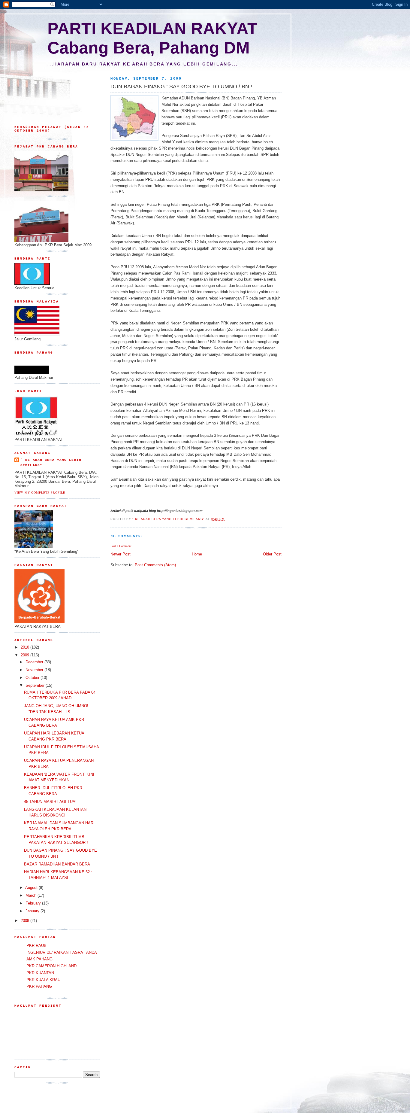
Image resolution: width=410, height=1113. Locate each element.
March (32, 895)
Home (197, 554)
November (35, 669)
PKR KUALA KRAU (43, 980)
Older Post (272, 554)
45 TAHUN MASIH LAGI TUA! (50, 801)
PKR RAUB (36, 945)
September (36, 685)
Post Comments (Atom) (155, 565)
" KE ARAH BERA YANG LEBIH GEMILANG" (50, 462)
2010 (25, 647)
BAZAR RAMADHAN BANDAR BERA (57, 864)
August (32, 887)
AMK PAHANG (39, 959)
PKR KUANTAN (40, 973)
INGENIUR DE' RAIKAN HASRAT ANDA (61, 952)
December (35, 662)
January (33, 911)
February (34, 903)
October (33, 677)
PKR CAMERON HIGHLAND (51, 966)
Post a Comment (120, 546)
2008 (25, 920)
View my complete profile (39, 492)
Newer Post (120, 554)
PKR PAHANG (39, 986)
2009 (25, 655)
